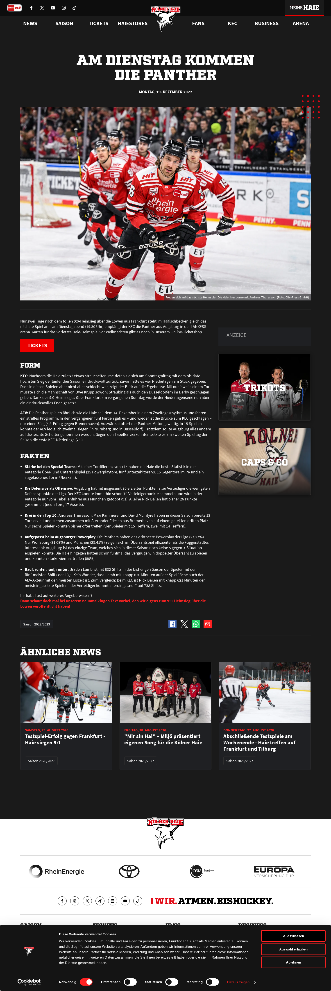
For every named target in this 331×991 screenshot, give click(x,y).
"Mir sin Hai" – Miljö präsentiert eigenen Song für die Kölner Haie (163, 739)
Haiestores (132, 23)
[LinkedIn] (112, 900)
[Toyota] (129, 871)
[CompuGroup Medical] (201, 871)
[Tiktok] (137, 900)
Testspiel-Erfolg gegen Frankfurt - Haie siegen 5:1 (65, 739)
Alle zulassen (293, 936)
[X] (87, 900)
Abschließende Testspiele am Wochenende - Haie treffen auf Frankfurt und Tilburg (259, 742)
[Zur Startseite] (166, 19)
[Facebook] (62, 900)
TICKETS (37, 345)
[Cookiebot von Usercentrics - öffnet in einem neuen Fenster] (29, 982)
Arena (301, 23)
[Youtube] (125, 900)
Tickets (98, 23)
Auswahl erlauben (293, 949)
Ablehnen (293, 962)
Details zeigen (238, 982)
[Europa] (274, 871)
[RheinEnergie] (56, 871)
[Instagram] (74, 900)
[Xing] (99, 900)
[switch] (130, 982)
